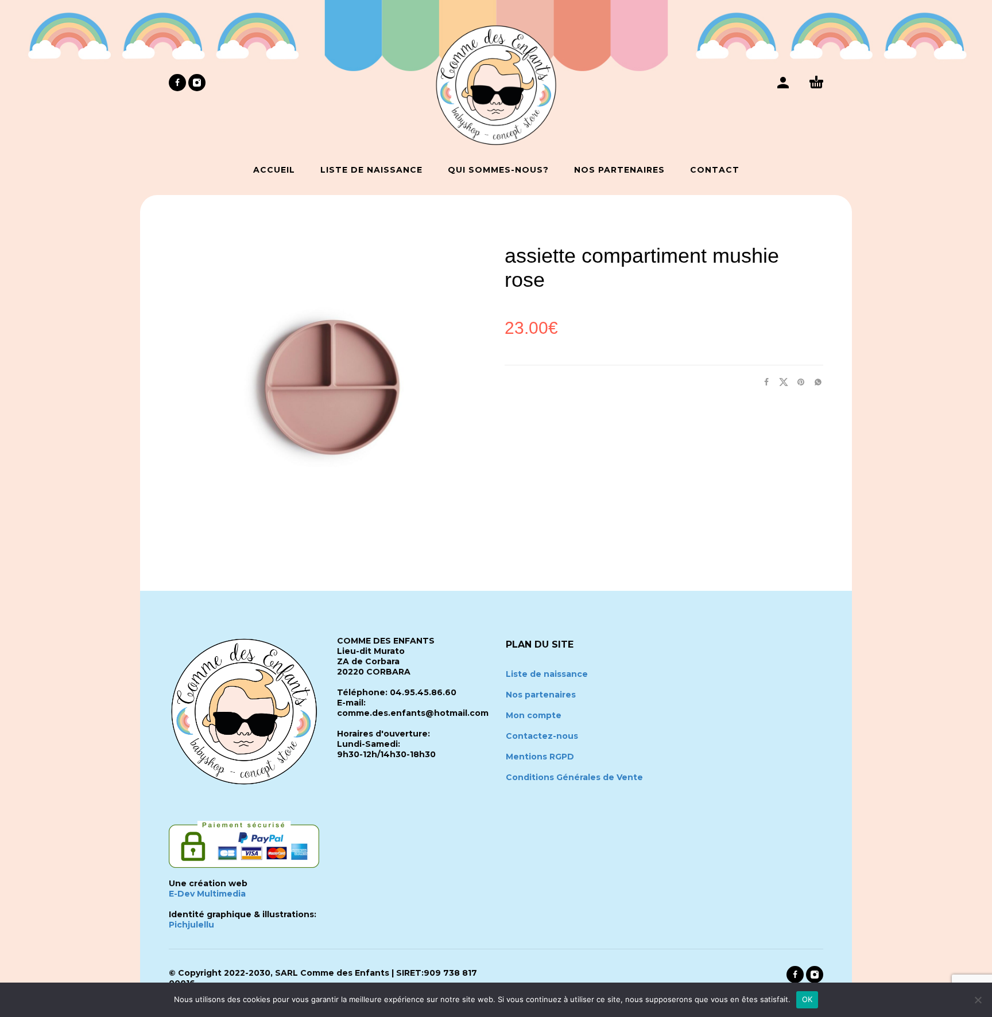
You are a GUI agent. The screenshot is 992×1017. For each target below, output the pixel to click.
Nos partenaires (541, 694)
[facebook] (177, 82)
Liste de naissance (547, 674)
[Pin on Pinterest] (797, 381)
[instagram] (197, 82)
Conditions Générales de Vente (574, 777)
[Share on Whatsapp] (814, 381)
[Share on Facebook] (763, 381)
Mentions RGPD (540, 756)
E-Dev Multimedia (207, 894)
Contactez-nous (542, 736)
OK (807, 999)
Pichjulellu (191, 924)
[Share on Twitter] (780, 381)
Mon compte (533, 715)
